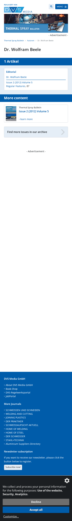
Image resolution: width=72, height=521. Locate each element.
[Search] (51, 6)
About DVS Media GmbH (19, 385)
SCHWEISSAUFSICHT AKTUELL (22, 425)
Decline (36, 502)
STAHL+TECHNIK (15, 440)
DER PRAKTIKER (14, 421)
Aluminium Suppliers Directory (23, 443)
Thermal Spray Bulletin (14, 40)
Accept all (36, 510)
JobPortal (11, 396)
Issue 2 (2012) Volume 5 (19, 82)
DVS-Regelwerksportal (18, 392)
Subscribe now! (13, 467)
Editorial (11, 71)
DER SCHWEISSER (15, 436)
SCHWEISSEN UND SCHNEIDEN (23, 410)
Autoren (30, 40)
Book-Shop (12, 388)
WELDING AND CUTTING (19, 413)
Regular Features (15, 86)
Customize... (11, 516)
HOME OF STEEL (15, 432)
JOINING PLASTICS (16, 417)
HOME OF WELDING (17, 428)
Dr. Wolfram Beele (16, 77)
